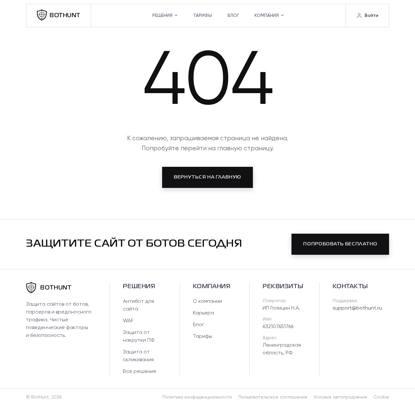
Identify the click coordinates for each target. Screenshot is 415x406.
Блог (233, 15)
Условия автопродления (340, 397)
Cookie (381, 397)
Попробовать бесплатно (340, 244)
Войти (371, 15)
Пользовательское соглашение (272, 397)
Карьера (203, 313)
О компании (207, 301)
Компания (267, 15)
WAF (128, 321)
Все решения (139, 371)
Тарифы (202, 15)
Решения (162, 15)
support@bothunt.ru (357, 308)
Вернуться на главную (207, 177)
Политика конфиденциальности (197, 397)
